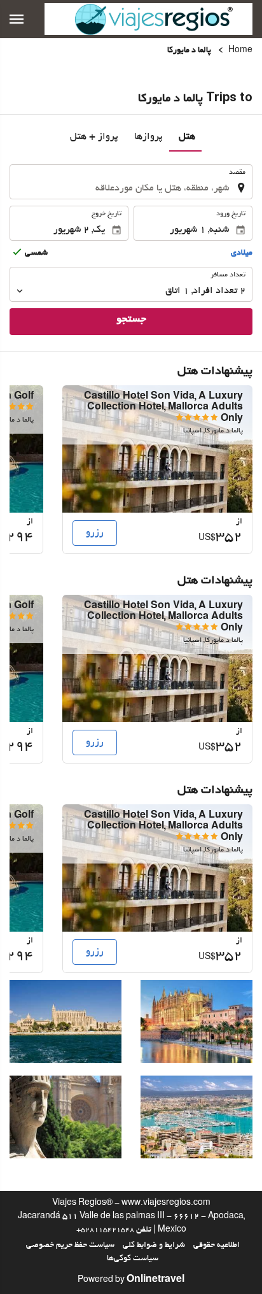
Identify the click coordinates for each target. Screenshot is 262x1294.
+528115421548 (105, 1230)
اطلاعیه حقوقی (216, 1245)
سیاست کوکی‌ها (132, 1259)
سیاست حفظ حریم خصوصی (70, 1245)
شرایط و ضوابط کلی (154, 1245)
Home (240, 50)
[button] (17, 19)
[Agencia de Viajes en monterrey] (148, 19)
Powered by (131, 1280)
